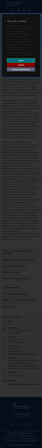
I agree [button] (21, 60)
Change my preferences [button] (21, 69)
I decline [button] (21, 65)
